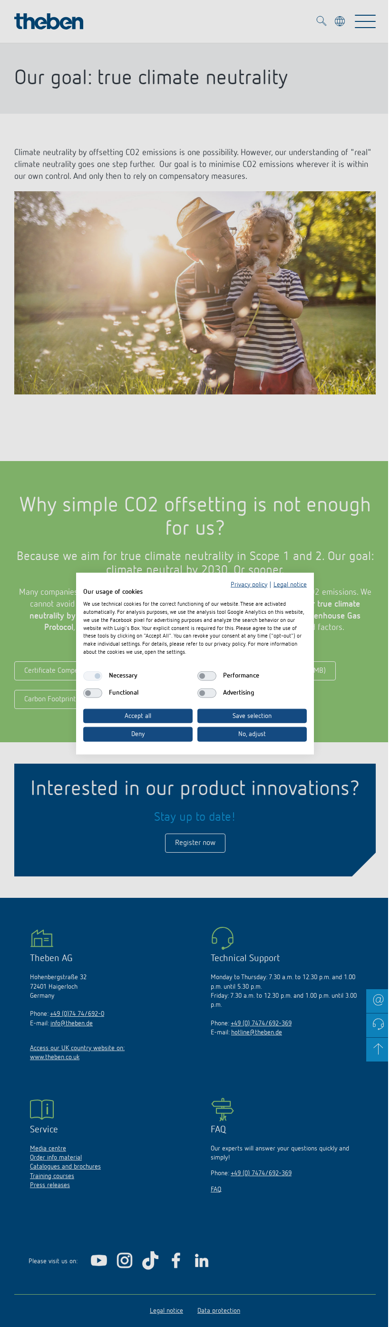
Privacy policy (249, 584)
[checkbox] (92, 675)
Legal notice (290, 584)
